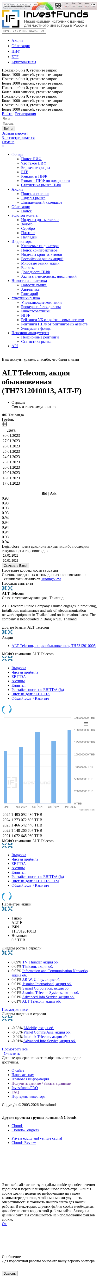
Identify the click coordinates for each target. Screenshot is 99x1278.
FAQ (15, 1092)
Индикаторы (22, 241)
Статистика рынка (36, 341)
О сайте (18, 1070)
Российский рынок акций (42, 259)
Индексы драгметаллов (40, 220)
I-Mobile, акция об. (39, 1028)
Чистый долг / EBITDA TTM (35, 881)
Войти (7, 114)
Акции (17, 40)
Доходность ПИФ (35, 272)
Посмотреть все (15, 1009)
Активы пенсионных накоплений (49, 276)
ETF (15, 57)
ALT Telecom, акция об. (41, 1001)
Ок (4, 1224)
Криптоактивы (24, 62)
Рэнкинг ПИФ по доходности (45, 181)
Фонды (17, 154)
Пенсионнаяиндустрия (30, 333)
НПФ (25, 315)
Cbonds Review (24, 1143)
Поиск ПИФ (31, 159)
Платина (28, 233)
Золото (26, 224)
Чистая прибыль (25, 672)
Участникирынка (26, 298)
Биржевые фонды (35, 167)
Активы (18, 681)
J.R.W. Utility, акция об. (41, 979)
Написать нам (23, 1075)
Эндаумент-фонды (36, 328)
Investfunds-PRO (25, 1088)
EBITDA (19, 677)
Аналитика (30, 289)
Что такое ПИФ (34, 163)
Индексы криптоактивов (41, 254)
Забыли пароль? (15, 133)
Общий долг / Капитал (30, 698)
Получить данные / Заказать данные (41, 1083)
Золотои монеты (25, 215)
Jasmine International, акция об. (47, 984)
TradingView (51, 579)
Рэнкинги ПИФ (34, 176)
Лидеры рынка (33, 198)
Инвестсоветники (35, 311)
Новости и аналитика (29, 281)
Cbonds (17, 1126)
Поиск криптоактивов (39, 250)
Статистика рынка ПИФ (41, 185)
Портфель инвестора (28, 1096)
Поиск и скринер (35, 194)
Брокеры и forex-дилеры (41, 307)
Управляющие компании (41, 302)
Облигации (21, 46)
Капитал (18, 685)
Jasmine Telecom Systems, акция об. (50, 993)
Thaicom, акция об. (37, 966)
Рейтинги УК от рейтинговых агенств (52, 320)
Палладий (29, 237)
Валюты (28, 268)
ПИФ (16, 51)
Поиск (26, 211)
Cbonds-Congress (25, 1130)
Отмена (8, 142)
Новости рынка (34, 285)
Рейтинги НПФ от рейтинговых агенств (54, 324)
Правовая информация (30, 1079)
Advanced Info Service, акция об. (48, 997)
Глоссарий (29, 294)
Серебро (28, 228)
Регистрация (25, 114)
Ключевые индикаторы (40, 246)
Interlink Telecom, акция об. (46, 1036)
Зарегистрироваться (18, 138)
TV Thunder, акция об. (40, 962)
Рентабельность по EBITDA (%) (38, 690)
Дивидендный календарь (41, 202)
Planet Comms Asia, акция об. (47, 1032)
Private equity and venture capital (37, 1138)
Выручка (19, 668)
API (15, 346)
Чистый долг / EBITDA (31, 694)
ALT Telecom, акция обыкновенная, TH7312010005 (54, 646)
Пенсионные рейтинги (40, 337)
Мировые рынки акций (40, 263)
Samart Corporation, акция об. (45, 988)
